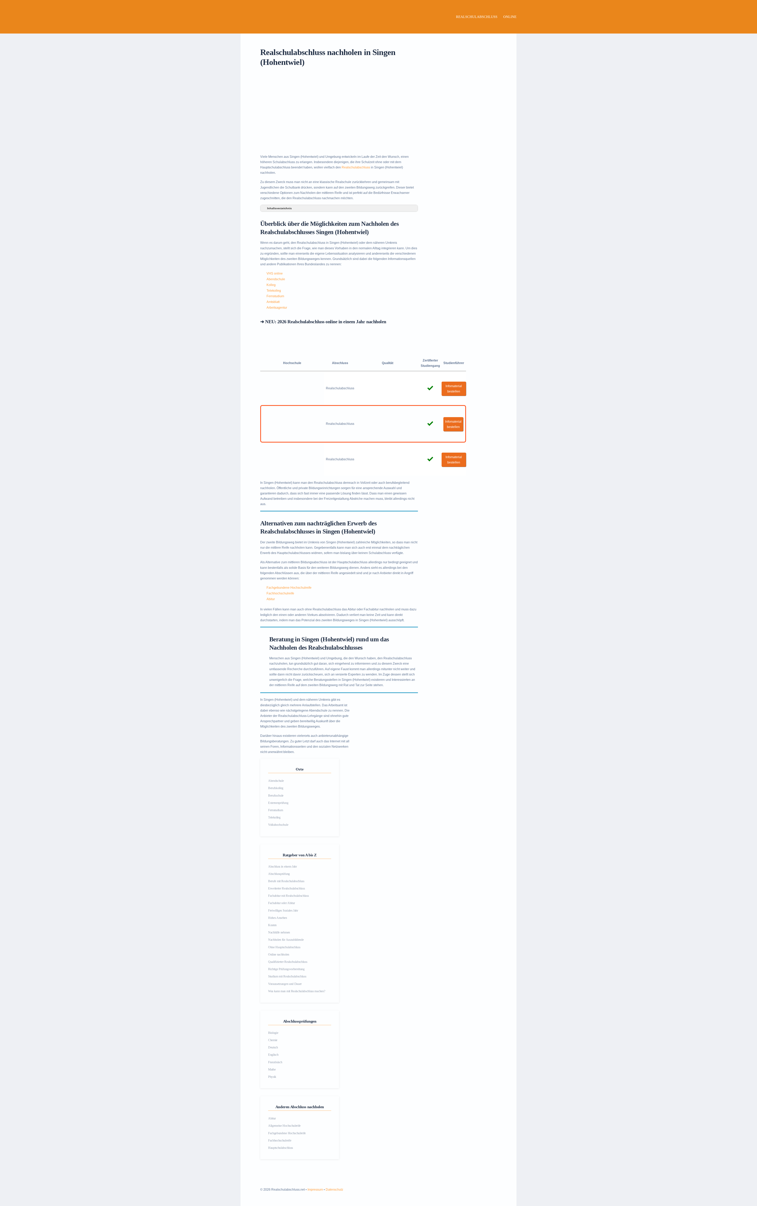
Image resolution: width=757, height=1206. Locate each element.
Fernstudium (275, 296)
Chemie (272, 1040)
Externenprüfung (278, 802)
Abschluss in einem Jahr (282, 866)
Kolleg (271, 285)
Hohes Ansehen (277, 917)
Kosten (272, 925)
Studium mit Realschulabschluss (287, 976)
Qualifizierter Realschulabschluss (287, 961)
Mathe (272, 1069)
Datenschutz (334, 1189)
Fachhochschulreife (280, 593)
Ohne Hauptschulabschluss (284, 947)
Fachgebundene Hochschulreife (289, 587)
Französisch (275, 1062)
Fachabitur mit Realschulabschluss (288, 895)
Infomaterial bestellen (454, 388)
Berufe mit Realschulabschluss (286, 881)
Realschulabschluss (476, 17)
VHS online (275, 273)
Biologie (273, 1032)
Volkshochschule (278, 824)
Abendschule (276, 279)
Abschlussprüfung (279, 873)
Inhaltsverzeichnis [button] (279, 208)
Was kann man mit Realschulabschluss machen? (296, 991)
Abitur (271, 599)
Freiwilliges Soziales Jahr (283, 910)
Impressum (315, 1189)
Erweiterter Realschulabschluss (286, 888)
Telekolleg (274, 290)
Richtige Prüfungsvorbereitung (286, 969)
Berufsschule (275, 795)
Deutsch (273, 1047)
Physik (272, 1076)
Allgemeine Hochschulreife (284, 1125)
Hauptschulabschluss (280, 1147)
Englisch (273, 1054)
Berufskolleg (275, 788)
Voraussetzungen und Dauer (285, 984)
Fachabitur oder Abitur (281, 903)
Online (509, 17)
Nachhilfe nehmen (279, 932)
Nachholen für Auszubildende (286, 939)
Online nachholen (278, 954)
